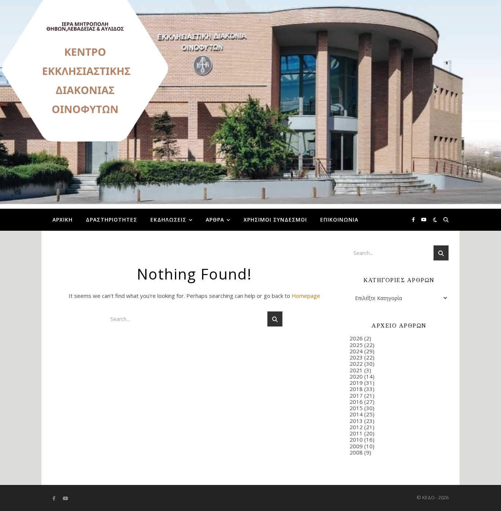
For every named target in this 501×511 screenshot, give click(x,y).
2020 (356, 376)
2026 (356, 338)
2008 (356, 452)
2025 (356, 344)
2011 (356, 433)
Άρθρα (215, 219)
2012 (356, 427)
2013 (356, 420)
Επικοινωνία (339, 219)
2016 (356, 401)
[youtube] (424, 219)
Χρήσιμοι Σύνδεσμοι (275, 219)
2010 (356, 439)
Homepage (306, 295)
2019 (356, 382)
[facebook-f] (414, 219)
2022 (356, 363)
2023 (356, 357)
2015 (356, 408)
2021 (356, 370)
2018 (356, 389)
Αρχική (62, 219)
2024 (356, 351)
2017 (356, 395)
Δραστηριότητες (111, 219)
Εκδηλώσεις (168, 219)
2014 (356, 414)
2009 (356, 446)
